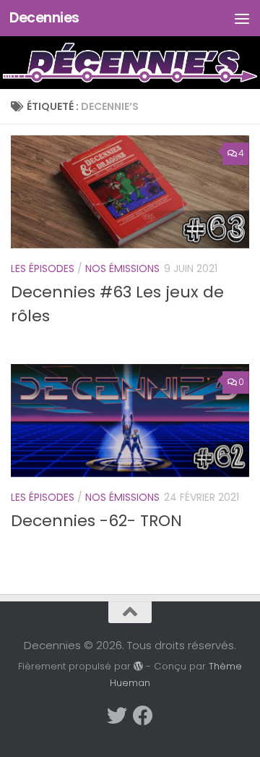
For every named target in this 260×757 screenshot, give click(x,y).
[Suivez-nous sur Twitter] (117, 716)
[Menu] (242, 18)
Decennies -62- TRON (96, 520)
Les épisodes (42, 268)
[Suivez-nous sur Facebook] (143, 716)
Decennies (44, 18)
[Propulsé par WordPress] (138, 666)
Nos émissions (122, 268)
